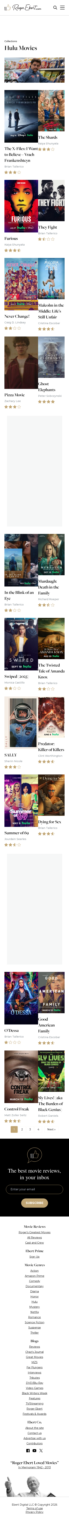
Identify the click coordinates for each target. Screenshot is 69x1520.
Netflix (34, 1312)
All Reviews (34, 1237)
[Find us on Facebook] (28, 1450)
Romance (34, 1317)
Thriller (34, 1332)
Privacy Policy (34, 1512)
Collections (10, 41)
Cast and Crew (34, 1242)
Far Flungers (34, 1367)
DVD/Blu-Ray (34, 1383)
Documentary (35, 1286)
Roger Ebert (34, 1408)
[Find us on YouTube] (34, 1450)
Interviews (34, 1372)
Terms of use (34, 1508)
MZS (34, 1362)
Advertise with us (35, 1438)
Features (34, 1398)
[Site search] (55, 8)
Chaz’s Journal (34, 1352)
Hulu (34, 1301)
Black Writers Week (34, 1393)
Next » (51, 1129)
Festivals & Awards (34, 1414)
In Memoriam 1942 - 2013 (34, 1467)
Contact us (35, 1433)
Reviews (34, 1346)
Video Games (34, 1388)
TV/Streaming (34, 1403)
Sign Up (34, 1256)
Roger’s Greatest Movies (34, 1232)
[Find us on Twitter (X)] (41, 1450)
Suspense (34, 1327)
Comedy (34, 1281)
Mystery (34, 1307)
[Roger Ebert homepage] (22, 7)
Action (34, 1270)
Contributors (34, 1443)
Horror (34, 1296)
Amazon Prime (34, 1276)
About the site (34, 1428)
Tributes (34, 1377)
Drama (34, 1291)
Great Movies (34, 1357)
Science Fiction (34, 1322)
